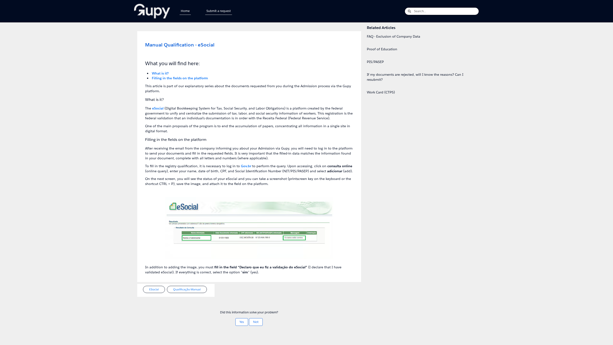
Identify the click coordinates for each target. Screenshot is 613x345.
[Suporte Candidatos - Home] (152, 11)
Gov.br (246, 166)
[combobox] (446, 11)
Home (185, 11)
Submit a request (218, 11)
